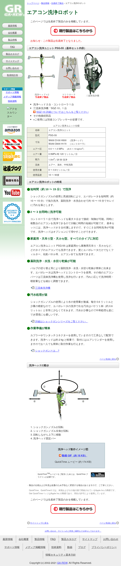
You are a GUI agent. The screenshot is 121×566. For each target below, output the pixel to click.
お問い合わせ (12, 67)
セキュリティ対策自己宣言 (12, 213)
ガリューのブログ (12, 156)
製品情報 (45, 3)
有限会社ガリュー (12, 10)
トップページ (33, 3)
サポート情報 (12, 92)
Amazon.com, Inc (12, 129)
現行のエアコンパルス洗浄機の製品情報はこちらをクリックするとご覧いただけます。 (73, 31)
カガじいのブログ (12, 168)
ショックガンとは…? (47, 350)
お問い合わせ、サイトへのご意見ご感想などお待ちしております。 (73, 531)
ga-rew (62, 563)
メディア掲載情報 (12, 96)
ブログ (82, 547)
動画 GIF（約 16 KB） (74, 455)
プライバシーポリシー (104, 547)
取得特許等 (12, 75)
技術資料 (12, 100)
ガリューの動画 (12, 180)
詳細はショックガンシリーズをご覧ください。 (61, 321)
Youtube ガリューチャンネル (12, 192)
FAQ (12, 46)
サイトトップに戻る (39, 522)
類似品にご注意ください (12, 144)
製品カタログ (12, 53)
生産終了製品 (57, 3)
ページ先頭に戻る (108, 358)
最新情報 (12, 25)
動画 (69, 547)
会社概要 (12, 32)
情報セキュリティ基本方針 (61, 554)
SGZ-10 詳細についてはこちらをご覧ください (62, 112)
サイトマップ (12, 60)
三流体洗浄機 (42, 288)
